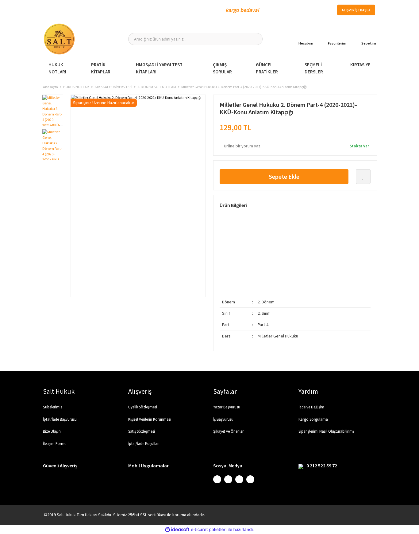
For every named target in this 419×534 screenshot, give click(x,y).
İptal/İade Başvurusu (60, 419)
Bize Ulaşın (52, 431)
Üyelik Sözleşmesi (142, 407)
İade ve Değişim (311, 407)
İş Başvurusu (223, 419)
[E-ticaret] (209, 529)
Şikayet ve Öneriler (228, 431)
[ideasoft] (177, 529)
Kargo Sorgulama (313, 419)
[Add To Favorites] (363, 176)
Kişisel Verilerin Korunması (149, 419)
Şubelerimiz (52, 407)
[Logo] (59, 39)
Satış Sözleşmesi (141, 431)
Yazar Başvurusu (226, 407)
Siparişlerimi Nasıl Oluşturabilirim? (326, 431)
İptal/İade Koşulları (144, 443)
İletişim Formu (55, 443)
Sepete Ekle (284, 176)
